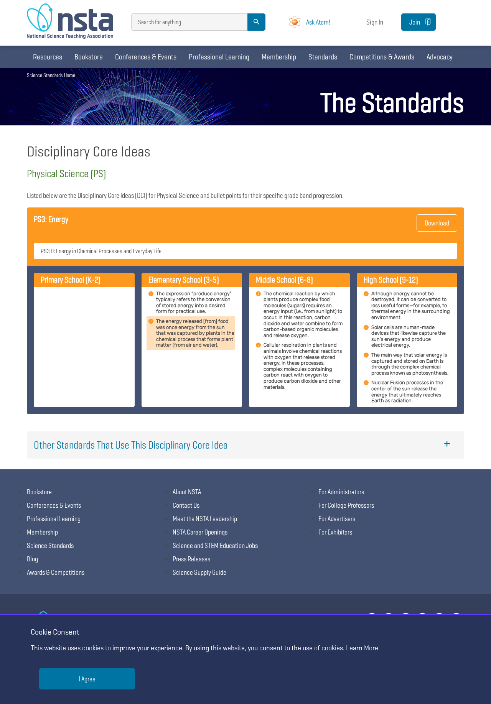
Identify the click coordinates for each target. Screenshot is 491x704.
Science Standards (50, 545)
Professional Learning (219, 57)
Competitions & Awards (381, 57)
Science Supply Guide (199, 572)
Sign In (374, 22)
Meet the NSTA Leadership (205, 518)
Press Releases (191, 558)
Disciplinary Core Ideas (88, 151)
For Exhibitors (335, 532)
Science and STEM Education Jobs (215, 545)
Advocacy (440, 57)
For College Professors (346, 505)
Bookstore (88, 57)
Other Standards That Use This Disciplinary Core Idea (131, 445)
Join (414, 22)
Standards (322, 57)
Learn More (362, 647)
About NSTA (187, 491)
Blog (32, 558)
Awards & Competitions (55, 572)
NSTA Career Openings (200, 532)
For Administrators (341, 491)
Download (437, 223)
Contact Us (186, 505)
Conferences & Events (145, 57)
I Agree (87, 678)
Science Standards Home (51, 75)
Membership (279, 57)
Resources (47, 57)
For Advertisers (336, 518)
